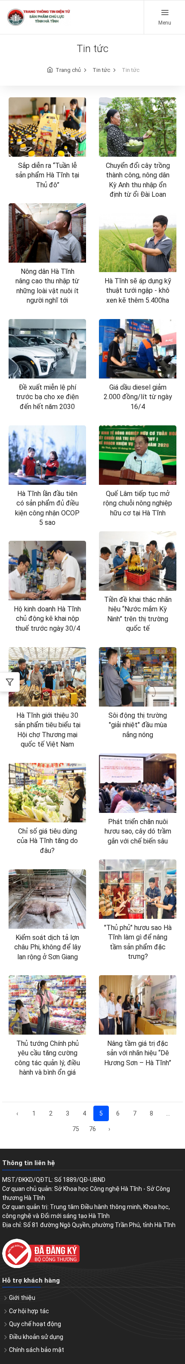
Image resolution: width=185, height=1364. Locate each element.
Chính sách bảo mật (36, 1349)
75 (75, 1128)
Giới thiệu (22, 1297)
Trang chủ (68, 70)
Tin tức (101, 70)
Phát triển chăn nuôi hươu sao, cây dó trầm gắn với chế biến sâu (138, 831)
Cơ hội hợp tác (29, 1311)
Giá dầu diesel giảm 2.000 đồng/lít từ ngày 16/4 (138, 397)
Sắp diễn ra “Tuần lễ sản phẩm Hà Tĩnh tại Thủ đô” (47, 175)
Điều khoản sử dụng (36, 1336)
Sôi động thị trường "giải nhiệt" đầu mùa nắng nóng (137, 725)
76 (92, 1128)
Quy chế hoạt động (35, 1324)
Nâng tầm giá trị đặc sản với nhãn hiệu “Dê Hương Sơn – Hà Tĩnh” (137, 1053)
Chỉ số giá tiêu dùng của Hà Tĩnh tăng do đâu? (47, 841)
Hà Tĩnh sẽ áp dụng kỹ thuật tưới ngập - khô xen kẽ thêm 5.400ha (138, 290)
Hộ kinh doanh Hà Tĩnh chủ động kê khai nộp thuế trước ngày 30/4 (47, 618)
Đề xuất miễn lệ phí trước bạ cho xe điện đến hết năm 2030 (47, 397)
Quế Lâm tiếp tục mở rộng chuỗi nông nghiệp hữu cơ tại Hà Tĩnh (137, 503)
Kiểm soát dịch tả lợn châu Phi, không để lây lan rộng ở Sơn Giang (47, 947)
